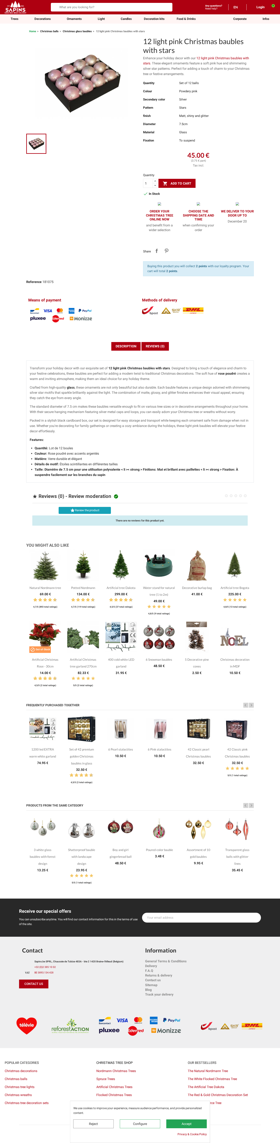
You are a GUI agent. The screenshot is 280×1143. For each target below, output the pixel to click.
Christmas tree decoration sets (27, 1103)
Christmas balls (16, 1079)
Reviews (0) (155, 346)
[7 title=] (48, 600)
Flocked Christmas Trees (114, 1095)
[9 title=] (53, 600)
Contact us (153, 980)
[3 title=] (38, 600)
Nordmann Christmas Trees (116, 1071)
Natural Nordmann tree (45, 588)
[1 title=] (33, 600)
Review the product (84, 510)
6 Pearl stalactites (120, 749)
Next (251, 705)
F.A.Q (149, 971)
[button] (240, 19)
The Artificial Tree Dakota (206, 1087)
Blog (148, 990)
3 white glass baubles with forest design (43, 856)
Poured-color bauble (159, 850)
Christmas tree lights (19, 1087)
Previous (245, 705)
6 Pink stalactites (159, 749)
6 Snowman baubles (159, 659)
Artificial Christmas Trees (114, 1087)
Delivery (151, 966)
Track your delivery (159, 994)
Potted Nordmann (83, 588)
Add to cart (177, 183)
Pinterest (166, 251)
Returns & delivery (158, 975)
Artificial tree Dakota (121, 588)
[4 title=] (164, 606)
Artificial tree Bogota (235, 588)
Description (126, 346)
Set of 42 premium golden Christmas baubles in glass (81, 756)
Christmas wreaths (18, 1095)
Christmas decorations (21, 1071)
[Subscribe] (255, 918)
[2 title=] (154, 606)
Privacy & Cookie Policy (192, 1134)
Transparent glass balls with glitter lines (237, 856)
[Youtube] (51, 996)
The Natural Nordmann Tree (208, 1071)
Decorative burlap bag (197, 588)
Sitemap (151, 985)
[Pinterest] (32, 996)
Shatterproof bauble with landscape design (81, 856)
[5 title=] (43, 600)
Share (157, 251)
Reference (34, 282)
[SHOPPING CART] (271, 7)
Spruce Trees (105, 1079)
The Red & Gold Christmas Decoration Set (218, 1095)
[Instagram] (42, 996)
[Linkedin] (69, 996)
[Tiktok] (60, 996)
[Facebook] (23, 996)
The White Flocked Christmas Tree (212, 1079)
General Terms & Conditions (166, 961)
